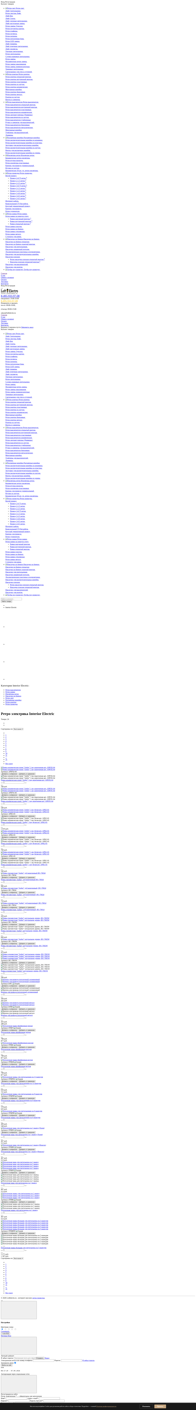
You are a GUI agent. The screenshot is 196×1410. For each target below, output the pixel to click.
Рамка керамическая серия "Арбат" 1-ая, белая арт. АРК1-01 (24, 865)
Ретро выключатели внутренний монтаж (21, 107)
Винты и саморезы (12, 100)
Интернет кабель (12, 201)
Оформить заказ (27, 327)
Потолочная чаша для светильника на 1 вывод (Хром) (22, 1135)
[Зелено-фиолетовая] (5, 1329)
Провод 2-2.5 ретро (18, 183)
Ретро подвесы (11, 34)
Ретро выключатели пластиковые (18, 110)
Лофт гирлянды (11, 49)
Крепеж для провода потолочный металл (17, 1015)
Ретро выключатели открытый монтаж (20, 105)
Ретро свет (9, 698)
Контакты (5, 284)
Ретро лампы (10, 59)
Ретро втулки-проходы (14, 160)
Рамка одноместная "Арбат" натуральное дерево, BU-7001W (24, 971)
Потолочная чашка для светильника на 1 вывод (19, 1210)
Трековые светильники (14, 69)
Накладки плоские (12, 257)
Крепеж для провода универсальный (19, 166)
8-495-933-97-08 (10, 295)
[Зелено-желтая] (12, 1329)
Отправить (39, 1358)
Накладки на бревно (13, 696)
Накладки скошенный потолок (17, 249)
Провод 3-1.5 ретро (18, 188)
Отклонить (146, 1406)
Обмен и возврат (7, 277)
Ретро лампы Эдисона (14, 26)
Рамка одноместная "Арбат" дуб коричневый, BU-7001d (22, 910)
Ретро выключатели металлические (19, 127)
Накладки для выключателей (16, 264)
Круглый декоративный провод (17, 206)
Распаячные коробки (13, 700)
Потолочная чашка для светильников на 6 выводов (20, 1117)
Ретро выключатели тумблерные (18, 120)
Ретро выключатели (13, 690)
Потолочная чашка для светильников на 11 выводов (21, 1083)
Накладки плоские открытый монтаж (25, 262)
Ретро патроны (11, 36)
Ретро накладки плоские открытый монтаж (27, 259)
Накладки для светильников (16, 247)
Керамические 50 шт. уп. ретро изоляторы (21, 171)
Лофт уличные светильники (16, 21)
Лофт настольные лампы (15, 23)
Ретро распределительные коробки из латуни (23, 148)
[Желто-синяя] (2, 1329)
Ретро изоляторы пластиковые (17, 163)
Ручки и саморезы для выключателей (20, 122)
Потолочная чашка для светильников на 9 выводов (20, 1100)
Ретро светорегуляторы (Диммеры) (19, 115)
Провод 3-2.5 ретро (18, 191)
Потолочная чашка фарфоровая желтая (16, 1066)
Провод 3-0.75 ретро (18, 186)
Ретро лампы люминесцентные (17, 67)
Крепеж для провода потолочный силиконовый (19, 992)
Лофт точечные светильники (16, 46)
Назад (47, 1358)
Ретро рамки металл (13, 234)
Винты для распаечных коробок (18, 150)
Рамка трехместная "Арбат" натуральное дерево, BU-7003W (24, 931)
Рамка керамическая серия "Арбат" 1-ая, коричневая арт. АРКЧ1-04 (27, 801)
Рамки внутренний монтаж (21, 221)
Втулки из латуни (12, 168)
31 (6, 759)
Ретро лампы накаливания (15, 64)
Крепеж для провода (13, 209)
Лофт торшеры (11, 44)
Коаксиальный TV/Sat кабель (16, 204)
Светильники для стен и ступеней (18, 72)
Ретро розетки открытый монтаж (18, 77)
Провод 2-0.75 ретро (18, 178)
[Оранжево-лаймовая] (15, 1329)
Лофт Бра (9, 16)
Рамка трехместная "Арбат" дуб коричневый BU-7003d (22, 880)
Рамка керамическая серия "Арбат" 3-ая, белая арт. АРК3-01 (24, 822)
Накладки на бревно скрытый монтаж (20, 244)
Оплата (4, 280)
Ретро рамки (10, 692)
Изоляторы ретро (12, 694)
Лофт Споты (10, 18)
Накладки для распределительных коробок (22, 254)
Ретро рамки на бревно (14, 229)
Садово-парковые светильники (17, 56)
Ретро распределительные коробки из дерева (22, 153)
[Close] (19, 1310)
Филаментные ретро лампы (16, 61)
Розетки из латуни (12, 97)
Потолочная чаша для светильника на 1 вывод (19, 1183)
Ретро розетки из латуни (15, 84)
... (6, 757)
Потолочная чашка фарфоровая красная (16, 1049)
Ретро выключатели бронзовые (17, 125)
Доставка (4, 282)
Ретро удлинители (12, 211)
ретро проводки (38, 1298)
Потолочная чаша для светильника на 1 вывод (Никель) (22, 1152)
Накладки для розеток (14, 267)
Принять (160, 1406)
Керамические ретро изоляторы (17, 158)
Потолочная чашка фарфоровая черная (16, 1032)
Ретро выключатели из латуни (17, 117)
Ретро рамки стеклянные (15, 231)
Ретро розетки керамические (16, 87)
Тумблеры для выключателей (16, 132)
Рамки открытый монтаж (20, 224)
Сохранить (5, 1331)
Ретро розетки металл (14, 94)
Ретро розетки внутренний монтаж (19, 79)
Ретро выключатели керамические (18, 112)
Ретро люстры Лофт (13, 13)
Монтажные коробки (13, 89)
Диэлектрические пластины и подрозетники (22, 252)
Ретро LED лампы (12, 41)
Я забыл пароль (88, 1360)
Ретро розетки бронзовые (15, 92)
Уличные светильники (14, 51)
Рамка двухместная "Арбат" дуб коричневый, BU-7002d (22, 895)
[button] (4, 1336)
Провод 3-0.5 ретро (18, 196)
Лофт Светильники (13, 11)
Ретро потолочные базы (14, 39)
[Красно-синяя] (9, 1329)
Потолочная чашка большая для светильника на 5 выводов (23, 1248)
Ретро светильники (13, 54)
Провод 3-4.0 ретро (18, 193)
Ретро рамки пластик (13, 226)
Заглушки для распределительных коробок (22, 145)
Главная (4, 273)
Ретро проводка (11, 704)
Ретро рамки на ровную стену (17, 216)
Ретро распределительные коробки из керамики (24, 140)
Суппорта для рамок (13, 237)
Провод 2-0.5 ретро (18, 198)
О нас (3, 275)
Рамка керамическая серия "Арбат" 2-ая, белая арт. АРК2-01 (24, 843)
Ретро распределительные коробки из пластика (23, 143)
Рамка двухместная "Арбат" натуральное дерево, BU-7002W (24, 946)
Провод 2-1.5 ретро (18, 181)
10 (6, 753)
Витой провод (11, 176)
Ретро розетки (10, 702)
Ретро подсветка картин (14, 29)
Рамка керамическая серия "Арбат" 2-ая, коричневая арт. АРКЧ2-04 (27, 780)
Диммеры (9, 135)
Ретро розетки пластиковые (16, 82)
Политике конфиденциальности (106, 1406)
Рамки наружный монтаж (20, 219)
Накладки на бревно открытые (17, 242)
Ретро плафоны (11, 31)
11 (6, 755)
